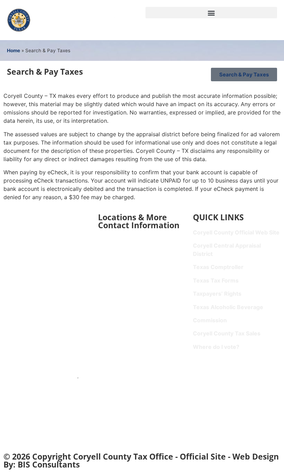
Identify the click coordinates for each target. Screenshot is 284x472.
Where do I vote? (216, 346)
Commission (210, 320)
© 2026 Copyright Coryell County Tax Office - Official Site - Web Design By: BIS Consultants (141, 460)
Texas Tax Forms (216, 280)
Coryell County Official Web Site (236, 232)
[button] (211, 12)
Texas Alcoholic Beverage (228, 307)
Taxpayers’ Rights (217, 293)
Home (13, 50)
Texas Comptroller (218, 266)
